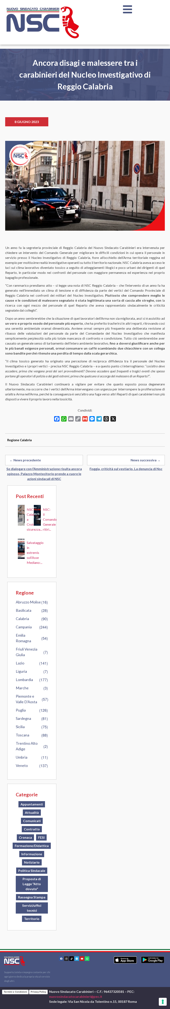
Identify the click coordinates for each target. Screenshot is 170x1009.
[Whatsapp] (87, 958)
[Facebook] (61, 958)
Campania (24, 627)
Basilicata (23, 610)
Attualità (32, 812)
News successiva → (145, 460)
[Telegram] (76, 958)
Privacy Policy (38, 991)
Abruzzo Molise (28, 602)
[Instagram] (66, 958)
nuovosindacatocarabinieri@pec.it (75, 996)
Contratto (32, 829)
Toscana (22, 735)
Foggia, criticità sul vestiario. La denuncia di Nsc (126, 469)
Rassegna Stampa (31, 897)
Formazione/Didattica (32, 846)
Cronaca (25, 837)
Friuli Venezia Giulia (26, 652)
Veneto (22, 765)
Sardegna (23, 718)
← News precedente (25, 460)
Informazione (31, 854)
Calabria (22, 618)
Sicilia (20, 726)
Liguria (21, 671)
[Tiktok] (71, 958)
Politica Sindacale (31, 871)
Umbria (21, 757)
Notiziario (32, 862)
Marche (22, 688)
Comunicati (32, 821)
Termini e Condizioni (15, 991)
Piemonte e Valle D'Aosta (26, 699)
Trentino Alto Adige (27, 746)
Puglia (21, 710)
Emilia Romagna (23, 638)
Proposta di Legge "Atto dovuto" (32, 884)
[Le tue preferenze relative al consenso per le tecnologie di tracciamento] (163, 1002)
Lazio (20, 663)
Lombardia (24, 679)
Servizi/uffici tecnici (31, 907)
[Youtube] (82, 958)
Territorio (31, 919)
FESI (41, 837)
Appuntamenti (32, 804)
